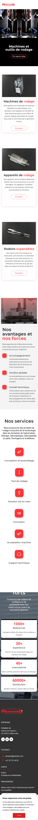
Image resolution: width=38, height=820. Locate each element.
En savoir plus (19, 56)
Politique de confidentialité (11, 775)
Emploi (3, 773)
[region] (19, 807)
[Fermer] (36, 795)
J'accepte (19, 815)
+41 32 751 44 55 (11, 760)
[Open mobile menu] (18, 11)
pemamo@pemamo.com (14, 756)
